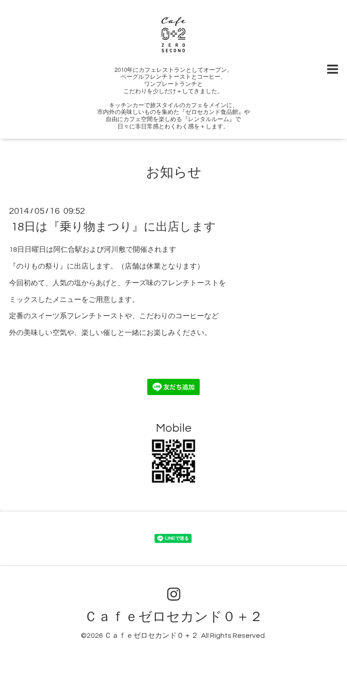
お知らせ (174, 172)
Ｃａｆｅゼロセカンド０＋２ (173, 617)
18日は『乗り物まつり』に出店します (113, 227)
